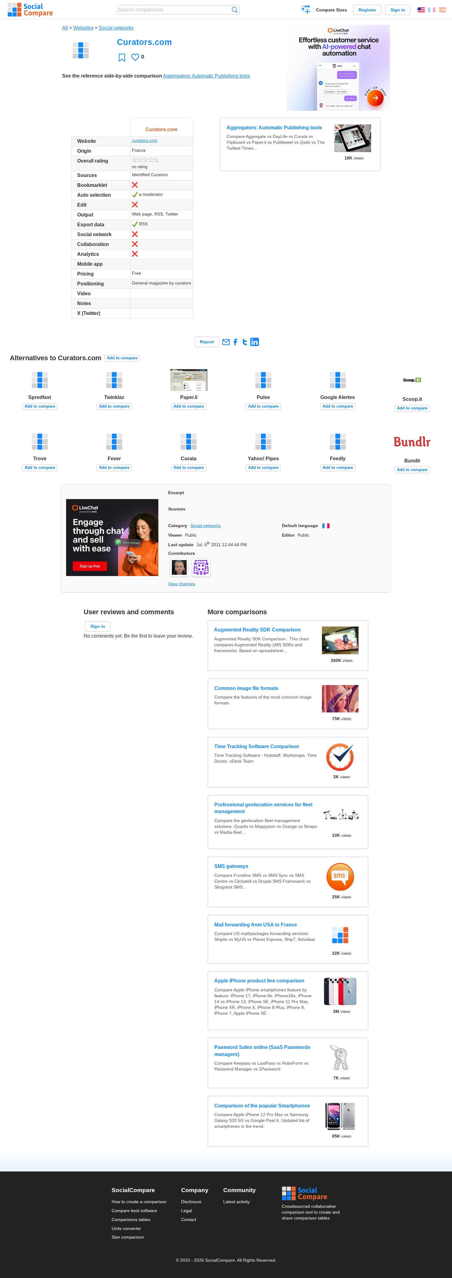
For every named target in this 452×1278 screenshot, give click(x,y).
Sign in (398, 9)
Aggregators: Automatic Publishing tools (206, 76)
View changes (181, 583)
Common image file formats (246, 688)
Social (311, 1193)
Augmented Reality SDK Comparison (257, 629)
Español (442, 9)
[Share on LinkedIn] (254, 342)
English (421, 9)
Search (235, 10)
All (65, 27)
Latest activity (236, 1201)
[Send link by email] (226, 342)
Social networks (116, 27)
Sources (176, 508)
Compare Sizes (331, 9)
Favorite (122, 57)
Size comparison (128, 1237)
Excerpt (176, 492)
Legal (186, 1210)
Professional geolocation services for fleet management (263, 808)
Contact (188, 1219)
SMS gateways (231, 866)
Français (431, 9)
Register (367, 9)
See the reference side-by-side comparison (112, 76)
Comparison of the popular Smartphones (262, 1105)
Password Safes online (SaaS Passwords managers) (262, 1051)
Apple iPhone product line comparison (259, 980)
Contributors (181, 553)
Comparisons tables (131, 1219)
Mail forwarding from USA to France (255, 924)
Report (207, 341)
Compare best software (134, 1210)
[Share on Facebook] (235, 342)
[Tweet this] (245, 342)
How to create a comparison (139, 1201)
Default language (300, 525)
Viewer (175, 535)
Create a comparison (306, 10)
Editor (288, 535)
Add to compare (122, 358)
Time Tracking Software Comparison (256, 746)
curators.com (144, 140)
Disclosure (191, 1201)
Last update (180, 544)
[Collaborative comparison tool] (30, 10)
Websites (83, 27)
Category (177, 525)
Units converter (126, 1228)
